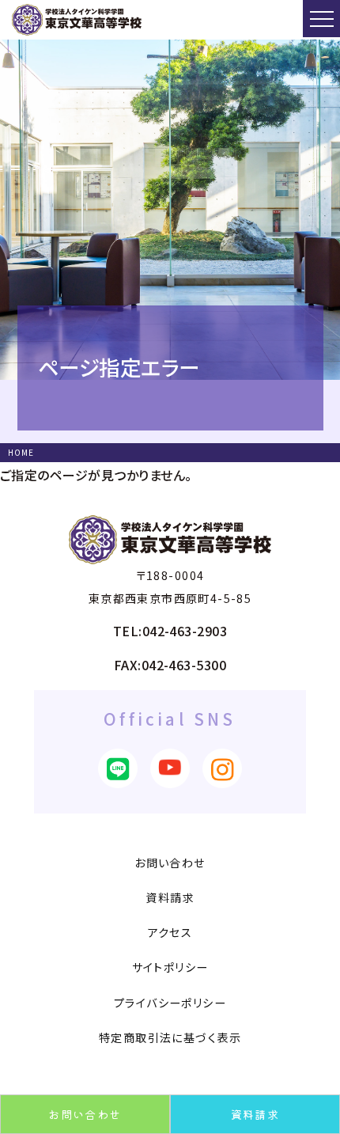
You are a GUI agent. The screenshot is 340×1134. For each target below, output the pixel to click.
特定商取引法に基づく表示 (170, 1037)
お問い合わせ (84, 1114)
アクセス (170, 932)
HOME (21, 452)
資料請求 (255, 1114)
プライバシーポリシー (170, 1003)
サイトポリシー (170, 967)
